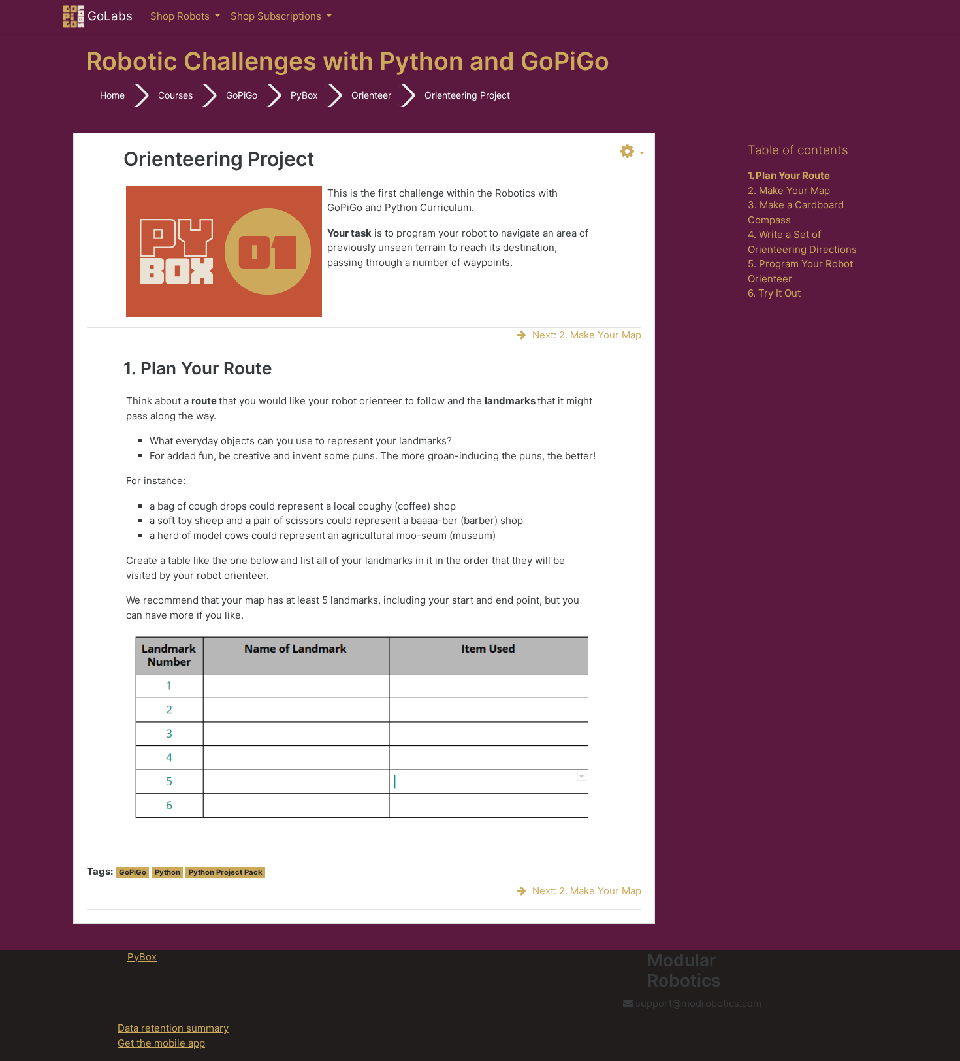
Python (167, 872)
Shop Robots (181, 16)
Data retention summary (173, 1028)
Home (112, 95)
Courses (175, 95)
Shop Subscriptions (277, 16)
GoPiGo (241, 95)
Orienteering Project (467, 95)
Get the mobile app (161, 1043)
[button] (632, 152)
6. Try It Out (774, 293)
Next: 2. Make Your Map (586, 335)
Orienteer (371, 95)
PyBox (304, 95)
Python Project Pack (226, 872)
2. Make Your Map (789, 190)
